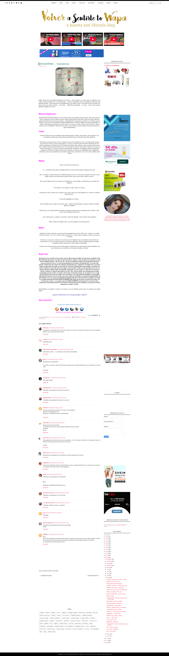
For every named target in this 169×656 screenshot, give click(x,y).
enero (108, 636)
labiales (56, 623)
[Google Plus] (14, 3)
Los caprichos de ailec (48, 502)
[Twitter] (7, 3)
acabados (64, 612)
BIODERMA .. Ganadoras (112, 621)
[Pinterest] (9, 3)
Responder (45, 334)
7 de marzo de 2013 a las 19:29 (55, 339)
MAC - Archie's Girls (111, 631)
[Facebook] (4, 3)
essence (52, 620)
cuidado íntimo (84, 618)
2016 (106, 551)
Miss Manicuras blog (48, 492)
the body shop (51, 629)
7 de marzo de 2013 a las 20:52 (57, 377)
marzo (108, 577)
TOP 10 (58, 612)
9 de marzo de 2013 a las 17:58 (61, 522)
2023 (106, 537)
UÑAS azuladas (110, 596)
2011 (106, 640)
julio (108, 569)
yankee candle (52, 631)
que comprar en (69, 626)
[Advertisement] (69, 592)
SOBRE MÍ (53, 3)
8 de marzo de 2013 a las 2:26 (58, 437)
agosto (108, 567)
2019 (106, 545)
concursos (42, 318)
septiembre (109, 565)
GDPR (67, 3)
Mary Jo (45, 359)
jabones (46, 623)
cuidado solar (75, 618)
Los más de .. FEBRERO (112, 629)
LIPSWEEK (100, 3)
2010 (106, 642)
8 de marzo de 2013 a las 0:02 (55, 407)
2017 (106, 549)
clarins (53, 615)
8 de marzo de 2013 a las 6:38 (57, 452)
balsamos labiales (73, 612)
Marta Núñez (46, 422)
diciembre (109, 559)
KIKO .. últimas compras (112, 627)
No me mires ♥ (46, 437)
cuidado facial (65, 618)
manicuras (78, 623)
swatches (92, 626)
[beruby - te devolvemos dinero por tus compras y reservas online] (117, 513)
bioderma (83, 317)
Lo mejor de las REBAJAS (111, 65)
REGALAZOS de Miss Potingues (114, 583)
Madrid (47, 612)
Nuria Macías (46, 377)
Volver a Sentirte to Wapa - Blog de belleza (80, 654)
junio (108, 571)
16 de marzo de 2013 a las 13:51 (56, 534)
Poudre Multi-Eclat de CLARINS (114, 609)
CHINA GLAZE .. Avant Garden (114, 605)
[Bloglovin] (16, 3)
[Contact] (21, 3)
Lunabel (45, 339)
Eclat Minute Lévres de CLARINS (114, 601)
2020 (106, 543)
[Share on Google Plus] (98, 315)
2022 (106, 539)
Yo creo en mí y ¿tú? (111, 619)
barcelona (82, 612)
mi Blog (108, 525)
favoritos (66, 620)
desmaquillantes (43, 620)
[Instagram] (11, 3)
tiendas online (60, 629)
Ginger (44, 474)
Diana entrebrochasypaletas (50, 349)
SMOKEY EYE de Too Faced (113, 581)
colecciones (65, 615)
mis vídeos (85, 623)
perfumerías (50, 626)
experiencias (59, 620)
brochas (95, 612)
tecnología (42, 629)
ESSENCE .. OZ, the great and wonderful (116, 611)
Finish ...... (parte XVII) (112, 617)
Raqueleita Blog (47, 387)
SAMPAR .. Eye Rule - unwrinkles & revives (117, 585)
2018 (106, 547)
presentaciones (59, 626)
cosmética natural (87, 615)
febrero (108, 634)
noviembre (109, 561)
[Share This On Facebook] (92, 315)
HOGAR (108, 3)
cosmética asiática (75, 615)
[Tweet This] (94, 315)
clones (59, 615)
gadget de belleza (76, 620)
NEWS (61, 3)
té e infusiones (95, 629)
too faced (68, 629)
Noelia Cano (46, 452)
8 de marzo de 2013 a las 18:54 (53, 512)
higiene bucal (93, 620)
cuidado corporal (55, 618)
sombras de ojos (79, 626)
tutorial (87, 629)
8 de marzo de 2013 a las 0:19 (57, 422)
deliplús (92, 618)
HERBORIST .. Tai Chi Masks (113, 613)
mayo (108, 573)
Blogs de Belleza (121, 525)
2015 (106, 553)
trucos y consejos (78, 629)
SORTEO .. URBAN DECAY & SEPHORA (116, 607)
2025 (106, 535)
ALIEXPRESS (91, 3)
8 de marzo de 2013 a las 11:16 (54, 474)
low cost (71, 623)
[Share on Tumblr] (99, 315)
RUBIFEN (45, 534)
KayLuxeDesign (107, 654)
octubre (109, 563)
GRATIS (74, 3)
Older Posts (93, 575)
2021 (106, 541)
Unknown (45, 407)
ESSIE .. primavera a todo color (114, 591)
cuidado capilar (43, 618)
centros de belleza (44, 615)
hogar (41, 623)
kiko (51, 623)
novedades (42, 626)
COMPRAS (41, 612)
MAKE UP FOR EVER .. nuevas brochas (116, 594)
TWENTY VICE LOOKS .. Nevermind (115, 587)
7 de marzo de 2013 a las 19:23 (56, 327)
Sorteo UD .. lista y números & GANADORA (117, 589)
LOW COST (82, 3)
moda (91, 623)
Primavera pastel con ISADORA (114, 603)
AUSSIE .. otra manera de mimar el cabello (117, 579)
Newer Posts (46, 575)
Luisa (44, 512)
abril (108, 575)
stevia (87, 626)
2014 (106, 555)
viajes (44, 631)
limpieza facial (63, 623)
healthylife (85, 620)
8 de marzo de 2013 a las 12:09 (61, 492)
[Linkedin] (19, 3)
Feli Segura (46, 327)
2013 (106, 557)
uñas (40, 631)
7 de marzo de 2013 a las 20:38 (55, 359)
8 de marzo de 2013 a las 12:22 (62, 502)
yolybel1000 (46, 462)
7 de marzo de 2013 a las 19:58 (65, 349)
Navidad (53, 612)
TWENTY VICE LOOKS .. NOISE (114, 615)
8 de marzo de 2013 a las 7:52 (57, 462)
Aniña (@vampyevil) (48, 522)
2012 (106, 638)
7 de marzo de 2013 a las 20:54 (59, 387)
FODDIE (116, 3)
